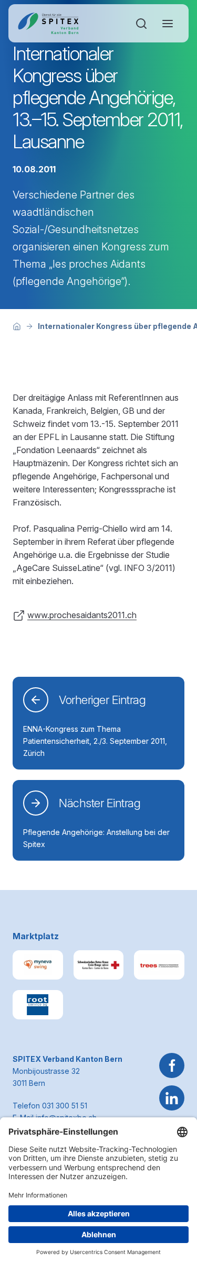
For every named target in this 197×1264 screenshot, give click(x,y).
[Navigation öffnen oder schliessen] (167, 23)
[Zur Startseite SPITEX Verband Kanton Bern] (48, 23)
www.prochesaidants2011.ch (82, 615)
